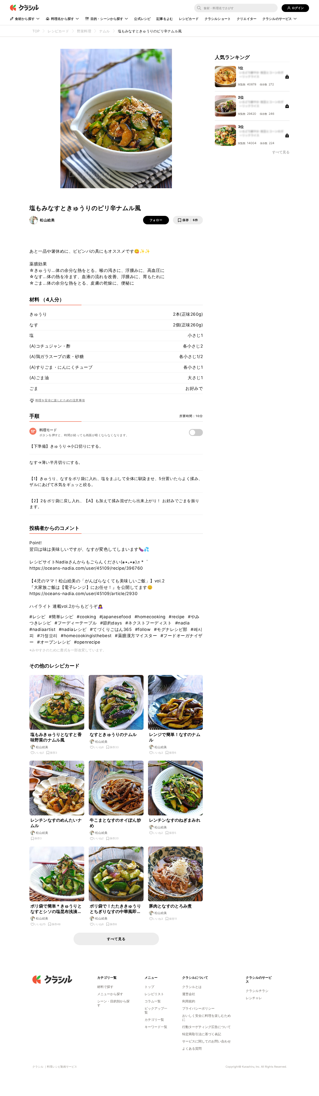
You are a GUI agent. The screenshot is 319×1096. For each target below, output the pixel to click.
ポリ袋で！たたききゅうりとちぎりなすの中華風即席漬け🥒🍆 (115, 909)
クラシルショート (218, 19)
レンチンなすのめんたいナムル (56, 823)
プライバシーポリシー (198, 1008)
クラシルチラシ (257, 991)
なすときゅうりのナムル (113, 734)
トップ (149, 987)
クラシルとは (192, 987)
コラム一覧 (153, 1001)
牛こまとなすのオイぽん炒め (115, 823)
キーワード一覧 (156, 1027)
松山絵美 (47, 220)
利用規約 (188, 1001)
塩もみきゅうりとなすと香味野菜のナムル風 (56, 737)
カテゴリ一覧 (154, 1020)
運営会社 (188, 994)
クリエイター (246, 19)
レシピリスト (154, 994)
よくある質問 (192, 1048)
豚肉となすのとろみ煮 (170, 906)
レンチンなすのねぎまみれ (174, 820)
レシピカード (189, 19)
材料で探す (105, 987)
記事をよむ (165, 19)
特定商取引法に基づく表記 (201, 1034)
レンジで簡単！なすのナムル (174, 737)
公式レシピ (142, 19)
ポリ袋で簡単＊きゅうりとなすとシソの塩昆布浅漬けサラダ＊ (56, 909)
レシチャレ (254, 998)
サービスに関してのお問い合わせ (206, 1041)
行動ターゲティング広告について (206, 1027)
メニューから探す (110, 994)
